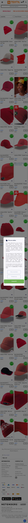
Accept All (14, 281)
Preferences (14, 276)
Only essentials (14, 272)
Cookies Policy (15, 266)
